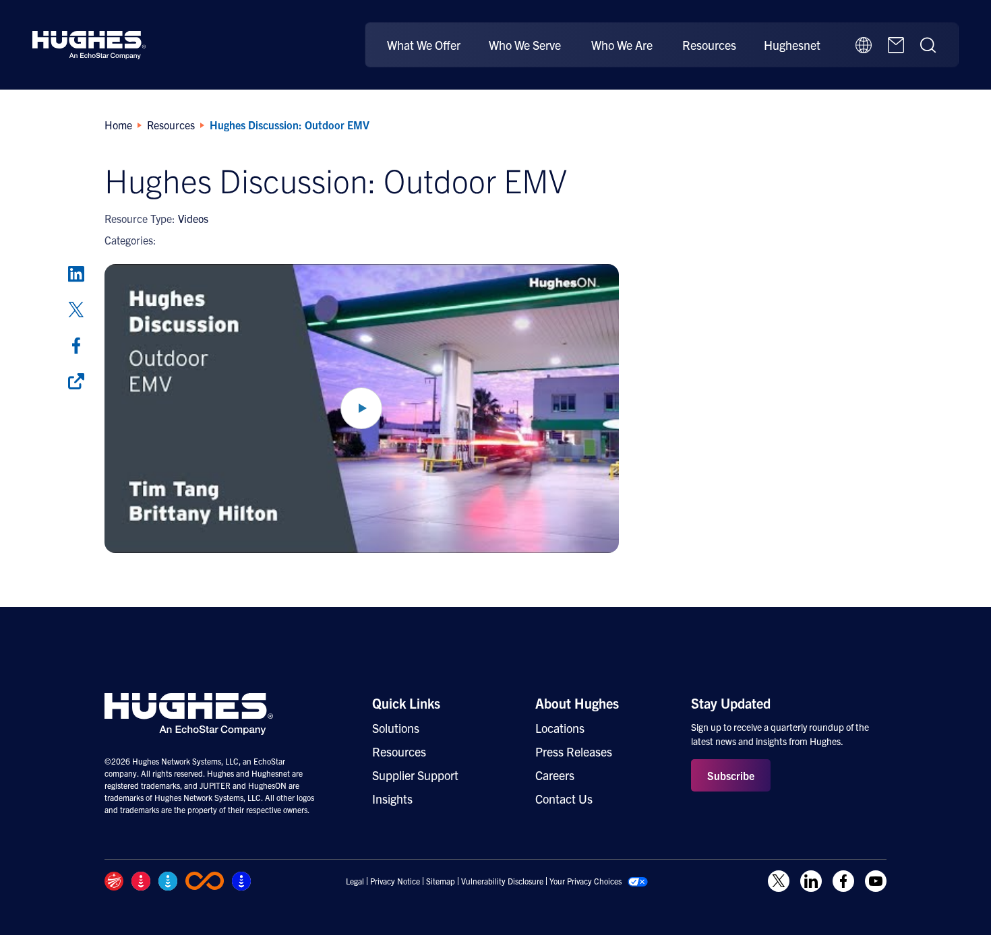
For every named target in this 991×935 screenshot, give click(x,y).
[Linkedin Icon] (811, 881)
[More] (76, 381)
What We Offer (423, 45)
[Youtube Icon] (876, 881)
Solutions (395, 728)
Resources (709, 45)
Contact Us (564, 798)
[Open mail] (896, 45)
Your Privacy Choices (585, 881)
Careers (554, 775)
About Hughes (577, 703)
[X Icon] (778, 881)
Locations (559, 728)
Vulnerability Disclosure (502, 881)
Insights (392, 798)
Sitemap (440, 881)
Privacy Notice (395, 881)
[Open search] (928, 45)
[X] (76, 310)
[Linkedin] (76, 274)
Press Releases (573, 751)
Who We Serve (525, 45)
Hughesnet (792, 45)
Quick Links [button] (406, 703)
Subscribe (730, 775)
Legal (355, 881)
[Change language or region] (863, 45)
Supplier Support (415, 775)
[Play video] (361, 408)
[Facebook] (76, 345)
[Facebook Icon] (843, 881)
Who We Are (622, 45)
